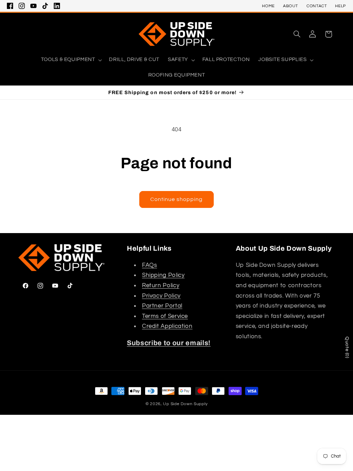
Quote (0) (347, 347)
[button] (297, 34)
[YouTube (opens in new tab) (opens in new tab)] (33, 6)
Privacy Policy (161, 296)
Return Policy (160, 285)
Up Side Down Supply (185, 404)
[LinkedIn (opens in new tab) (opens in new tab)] (57, 6)
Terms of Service (165, 316)
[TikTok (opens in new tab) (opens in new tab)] (45, 6)
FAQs (149, 265)
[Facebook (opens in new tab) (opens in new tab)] (10, 6)
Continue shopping (176, 199)
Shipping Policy (163, 275)
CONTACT (316, 6)
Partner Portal (162, 306)
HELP (340, 6)
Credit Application (167, 326)
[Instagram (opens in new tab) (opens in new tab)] (22, 6)
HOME (268, 6)
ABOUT (290, 6)
